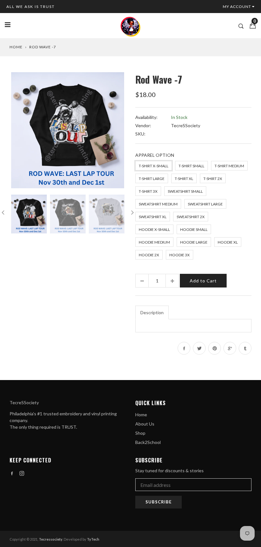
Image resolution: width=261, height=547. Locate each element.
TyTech (93, 539)
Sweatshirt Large (205, 204)
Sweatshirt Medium (158, 204)
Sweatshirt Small (185, 191)
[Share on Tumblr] (245, 348)
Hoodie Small (194, 229)
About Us (144, 423)
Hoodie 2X (149, 255)
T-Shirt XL (184, 178)
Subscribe (158, 501)
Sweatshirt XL (152, 216)
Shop (140, 433)
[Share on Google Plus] (229, 348)
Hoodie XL (228, 242)
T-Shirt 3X (148, 191)
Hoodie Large (194, 242)
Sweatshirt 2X (191, 216)
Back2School (148, 442)
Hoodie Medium (154, 242)
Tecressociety (50, 539)
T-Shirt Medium (229, 165)
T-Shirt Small (191, 165)
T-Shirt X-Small (153, 165)
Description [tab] (152, 312)
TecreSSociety (185, 125)
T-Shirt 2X (212, 178)
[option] (68, 130)
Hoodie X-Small (154, 229)
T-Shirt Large (152, 178)
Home (16, 47)
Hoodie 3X (179, 255)
